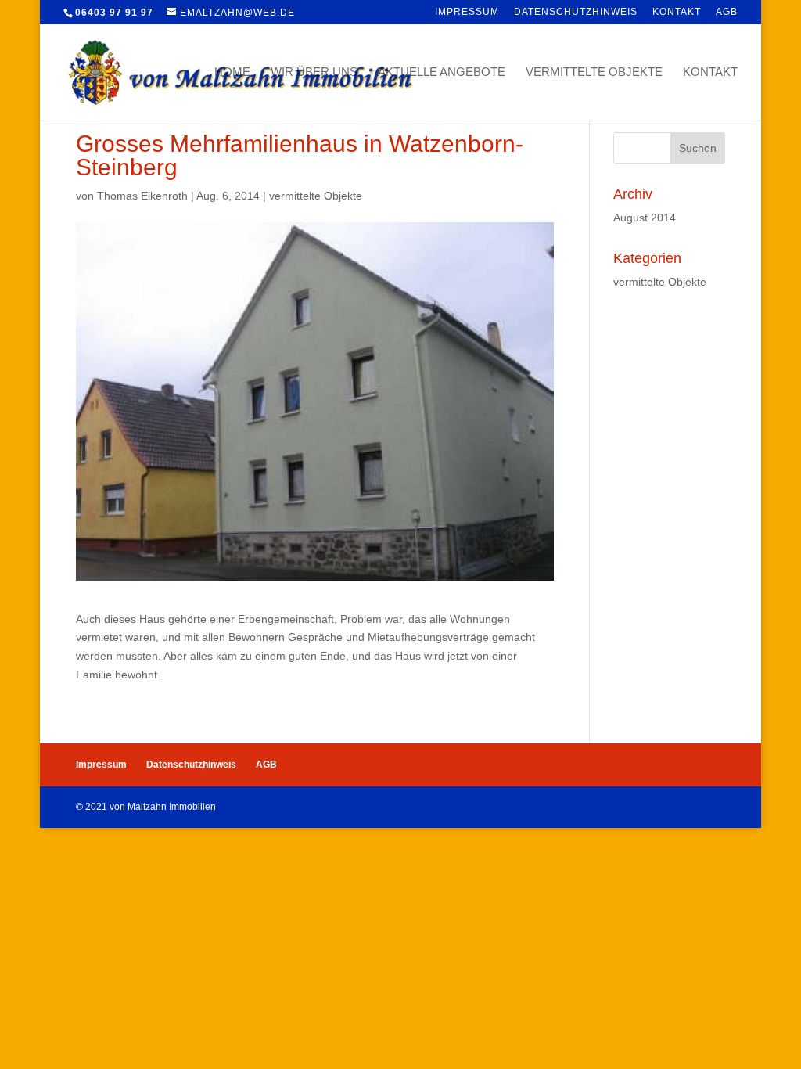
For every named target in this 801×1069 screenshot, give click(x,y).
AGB (727, 12)
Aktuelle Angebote (441, 72)
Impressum (467, 12)
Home (232, 72)
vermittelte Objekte (594, 72)
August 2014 (644, 217)
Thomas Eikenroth (142, 195)
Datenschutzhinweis (576, 12)
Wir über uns (314, 72)
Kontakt (676, 12)
